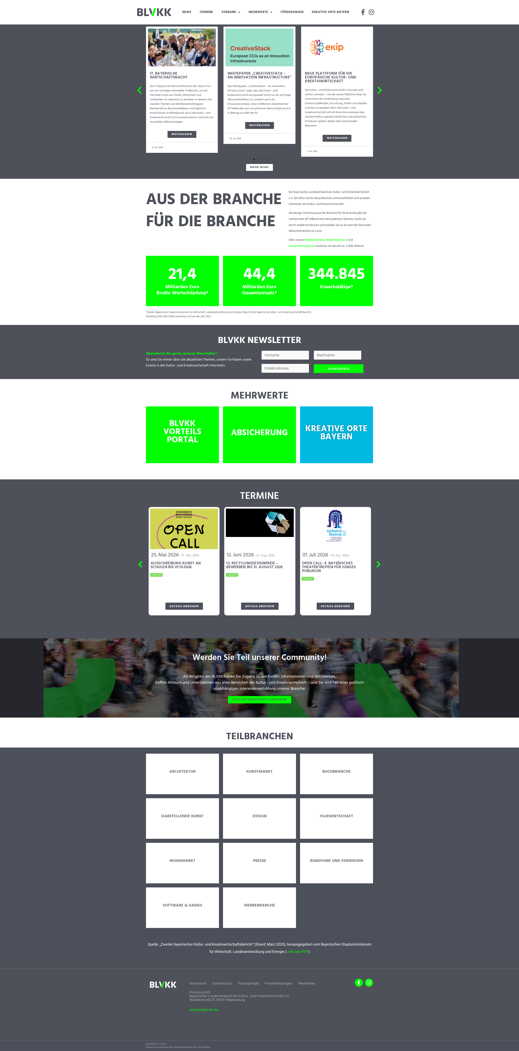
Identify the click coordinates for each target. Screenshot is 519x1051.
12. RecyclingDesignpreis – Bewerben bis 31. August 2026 (254, 565)
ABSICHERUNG (259, 433)
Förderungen (292, 12)
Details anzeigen (184, 606)
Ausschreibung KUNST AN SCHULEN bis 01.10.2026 (176, 565)
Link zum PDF (297, 951)
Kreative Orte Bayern (330, 12)
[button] (139, 90)
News (186, 12)
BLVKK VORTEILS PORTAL (182, 432)
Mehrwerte (258, 12)
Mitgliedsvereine (314, 239)
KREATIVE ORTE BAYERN (336, 433)
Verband (228, 12)
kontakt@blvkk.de (204, 1010)
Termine (206, 12)
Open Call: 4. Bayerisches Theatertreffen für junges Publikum (329, 567)
